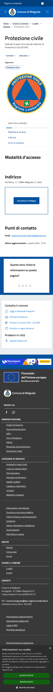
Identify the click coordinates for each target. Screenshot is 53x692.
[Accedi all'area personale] (42, 3)
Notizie (9, 547)
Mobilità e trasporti (15, 494)
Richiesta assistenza (15, 629)
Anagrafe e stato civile (16, 464)
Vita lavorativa (13, 473)
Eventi (9, 572)
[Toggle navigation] (5, 11)
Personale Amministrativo (18, 446)
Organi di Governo (14, 425)
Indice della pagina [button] (17, 123)
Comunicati (11, 551)
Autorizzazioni (12, 529)
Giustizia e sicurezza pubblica (19, 512)
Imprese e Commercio (16, 477)
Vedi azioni (23, 55)
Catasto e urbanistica (16, 486)
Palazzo (6, 26)
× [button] (50, 648)
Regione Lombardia (13, 3)
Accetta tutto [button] (26, 675)
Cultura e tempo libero (16, 468)
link (11, 670)
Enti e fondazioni (14, 438)
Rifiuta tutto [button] (26, 682)
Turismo (10, 490)
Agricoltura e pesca (15, 534)
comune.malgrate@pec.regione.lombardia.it (27, 600)
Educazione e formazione (17, 508)
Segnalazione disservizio (17, 621)
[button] (26, 687)
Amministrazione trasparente (19, 643)
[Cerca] (47, 12)
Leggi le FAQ (12, 625)
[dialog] (26, 668)
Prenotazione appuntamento (19, 616)
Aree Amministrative (16, 429)
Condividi (10, 55)
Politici (9, 442)
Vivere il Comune (21, 23)
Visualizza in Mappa (26, 200)
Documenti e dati (14, 451)
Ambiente (10, 521)
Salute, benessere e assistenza (20, 525)
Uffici (8, 433)
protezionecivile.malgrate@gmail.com (29, 235)
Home (6, 23)
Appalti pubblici (13, 481)
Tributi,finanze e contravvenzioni (21, 516)
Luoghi (35, 23)
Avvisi (9, 556)
